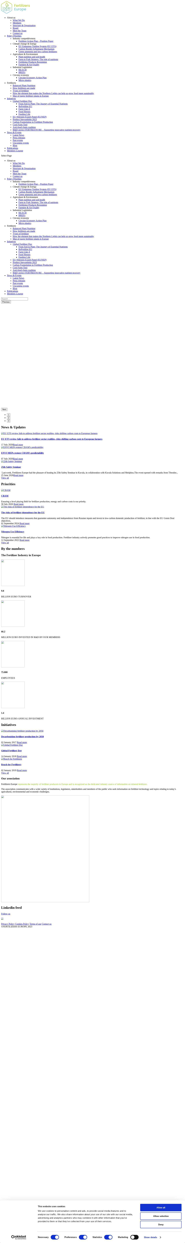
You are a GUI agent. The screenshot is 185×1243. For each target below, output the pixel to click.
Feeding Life (24, 114)
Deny (160, 1224)
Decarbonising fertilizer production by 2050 (22, 736)
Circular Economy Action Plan (32, 77)
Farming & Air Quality (28, 64)
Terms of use (35, 924)
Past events (18, 140)
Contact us (17, 33)
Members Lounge (15, 151)
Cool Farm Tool (20, 124)
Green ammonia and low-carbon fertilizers (37, 51)
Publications (12, 148)
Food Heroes (24, 111)
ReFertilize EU (25, 106)
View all (5, 478)
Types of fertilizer (21, 90)
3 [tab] (8, 421)
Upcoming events (21, 143)
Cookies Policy (22, 924)
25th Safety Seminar (11, 467)
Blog (15, 145)
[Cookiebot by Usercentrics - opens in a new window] (18, 1237)
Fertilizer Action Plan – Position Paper (35, 41)
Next (4, 409)
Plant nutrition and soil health (31, 57)
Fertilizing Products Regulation (32, 62)
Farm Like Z (24, 109)
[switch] (83, 1237)
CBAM (4, 496)
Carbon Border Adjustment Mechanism (36, 49)
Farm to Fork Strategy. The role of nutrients (38, 59)
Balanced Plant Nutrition (24, 85)
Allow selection (161, 1216)
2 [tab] (8, 418)
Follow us (5, 914)
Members (17, 23)
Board (15, 28)
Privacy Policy (7, 924)
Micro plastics (24, 80)
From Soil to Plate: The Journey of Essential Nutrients (43, 104)
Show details (150, 1237)
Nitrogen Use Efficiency (12, 531)
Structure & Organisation (24, 25)
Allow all (161, 1207)
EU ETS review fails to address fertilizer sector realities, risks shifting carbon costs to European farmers (51, 439)
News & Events (14, 132)
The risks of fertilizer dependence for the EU (23, 512)
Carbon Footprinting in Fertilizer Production (33, 122)
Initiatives (11, 98)
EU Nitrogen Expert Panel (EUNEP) (30, 117)
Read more (18, 444)
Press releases (19, 137)
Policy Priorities (14, 36)
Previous (6, 302)
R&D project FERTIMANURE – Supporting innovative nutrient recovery (46, 130)
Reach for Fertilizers (11, 764)
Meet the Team (19, 30)
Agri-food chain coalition (24, 127)
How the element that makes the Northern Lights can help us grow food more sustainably (53, 93)
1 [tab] (8, 415)
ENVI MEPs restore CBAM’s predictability (22, 453)
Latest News (18, 135)
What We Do (19, 20)
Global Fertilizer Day (22, 101)
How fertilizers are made (24, 88)
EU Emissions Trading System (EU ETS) (37, 46)
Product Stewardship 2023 (25, 119)
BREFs (21, 72)
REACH (22, 70)
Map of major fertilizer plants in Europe (31, 96)
